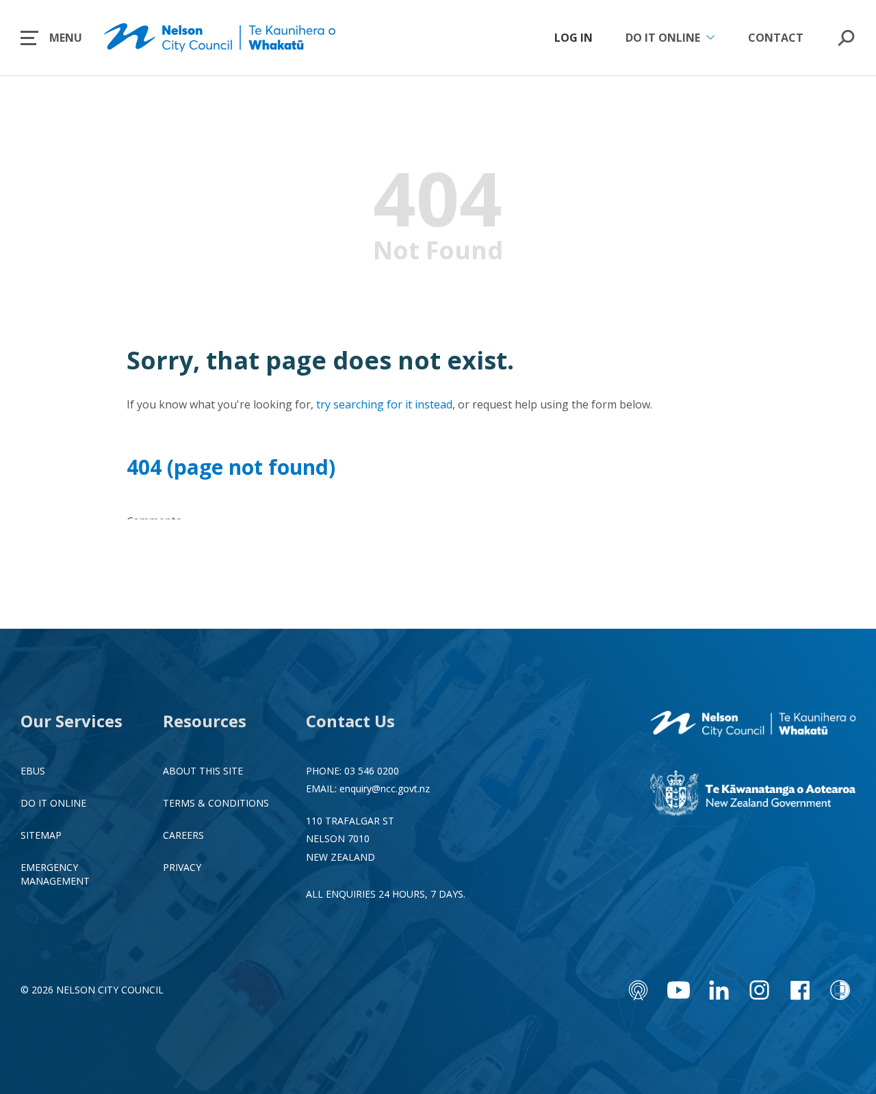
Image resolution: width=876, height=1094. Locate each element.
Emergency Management (55, 874)
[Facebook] (799, 990)
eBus (33, 770)
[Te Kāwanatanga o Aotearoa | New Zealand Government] (752, 795)
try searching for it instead (384, 404)
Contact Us (350, 720)
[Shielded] (840, 990)
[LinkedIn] (719, 990)
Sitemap (41, 835)
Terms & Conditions (216, 802)
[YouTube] (678, 990)
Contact (775, 37)
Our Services (72, 720)
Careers (183, 835)
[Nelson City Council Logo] (752, 725)
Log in (573, 37)
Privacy (182, 867)
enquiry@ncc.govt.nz (384, 788)
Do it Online (53, 802)
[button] (51, 37)
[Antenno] (638, 990)
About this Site (203, 770)
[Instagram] (759, 990)
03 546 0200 (371, 770)
